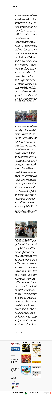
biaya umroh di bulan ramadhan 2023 (27, 19)
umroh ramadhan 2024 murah (18, 82)
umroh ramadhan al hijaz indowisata (29, 85)
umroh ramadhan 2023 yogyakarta (19, 190)
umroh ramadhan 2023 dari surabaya (28, 187)
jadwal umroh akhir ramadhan (23, 259)
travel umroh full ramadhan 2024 (19, 282)
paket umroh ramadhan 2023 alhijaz (32, 157)
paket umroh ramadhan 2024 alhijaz (20, 47)
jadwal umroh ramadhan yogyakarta (29, 264)
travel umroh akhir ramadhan (18, 53)
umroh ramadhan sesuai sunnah (21, 325)
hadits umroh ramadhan (31, 25)
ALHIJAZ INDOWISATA (36, 392)
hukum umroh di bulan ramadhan (22, 31)
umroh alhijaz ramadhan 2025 (29, 288)
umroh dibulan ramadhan (21, 63)
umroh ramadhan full (34, 201)
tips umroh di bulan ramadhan (32, 52)
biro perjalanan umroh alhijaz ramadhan (26, 134)
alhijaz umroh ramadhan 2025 (29, 243)
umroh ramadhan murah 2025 (24, 323)
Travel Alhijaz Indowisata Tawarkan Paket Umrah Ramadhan (25, 12)
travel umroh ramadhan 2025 (29, 283)
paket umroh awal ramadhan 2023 (19, 43)
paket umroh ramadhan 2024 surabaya (20, 160)
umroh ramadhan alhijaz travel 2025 (27, 318)
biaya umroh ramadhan (34, 131)
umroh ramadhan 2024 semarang (27, 82)
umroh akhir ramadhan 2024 (27, 58)
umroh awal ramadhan (30, 172)
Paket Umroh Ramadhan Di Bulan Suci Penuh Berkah (23, 239)
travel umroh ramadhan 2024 (21, 283)
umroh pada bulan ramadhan (22, 180)
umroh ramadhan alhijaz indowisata (24, 86)
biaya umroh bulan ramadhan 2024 (31, 129)
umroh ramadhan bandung (27, 201)
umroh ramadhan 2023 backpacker (24, 186)
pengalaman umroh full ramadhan (23, 50)
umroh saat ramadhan (17, 95)
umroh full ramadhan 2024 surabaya (28, 66)
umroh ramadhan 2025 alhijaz (31, 308)
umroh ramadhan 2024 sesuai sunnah (28, 195)
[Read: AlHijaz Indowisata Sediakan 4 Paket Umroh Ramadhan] (26, 116)
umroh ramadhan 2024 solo (23, 83)
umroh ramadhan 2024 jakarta (31, 193)
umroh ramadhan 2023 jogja (29, 75)
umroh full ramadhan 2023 (23, 64)
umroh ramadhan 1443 (22, 183)
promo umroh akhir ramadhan (18, 51)
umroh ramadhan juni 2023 (26, 91)
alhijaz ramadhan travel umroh (27, 14)
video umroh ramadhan (23, 96)
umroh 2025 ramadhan (27, 286)
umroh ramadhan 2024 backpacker (24, 80)
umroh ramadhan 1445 (19, 71)
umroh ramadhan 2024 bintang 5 (19, 81)
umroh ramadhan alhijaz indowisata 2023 (27, 199)
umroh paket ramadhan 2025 (26, 298)
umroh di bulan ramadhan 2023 (22, 175)
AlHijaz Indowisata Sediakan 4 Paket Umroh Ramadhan (24, 123)
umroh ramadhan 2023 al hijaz (25, 72)
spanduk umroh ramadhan (24, 52)
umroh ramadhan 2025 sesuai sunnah (28, 312)
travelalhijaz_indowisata (14, 372)
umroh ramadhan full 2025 (31, 320)
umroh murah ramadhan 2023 (29, 179)
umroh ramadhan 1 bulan (22, 70)
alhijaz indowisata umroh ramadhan (29, 240)
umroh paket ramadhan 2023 (23, 181)
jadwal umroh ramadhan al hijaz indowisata (29, 262)
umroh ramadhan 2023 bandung (33, 186)
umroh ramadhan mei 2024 (25, 204)
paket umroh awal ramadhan (32, 42)
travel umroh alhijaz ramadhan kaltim (32, 54)
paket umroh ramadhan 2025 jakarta (25, 274)
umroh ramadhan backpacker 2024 (19, 201)
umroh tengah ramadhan (24, 207)
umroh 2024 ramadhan (20, 286)
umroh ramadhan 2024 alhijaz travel (28, 192)
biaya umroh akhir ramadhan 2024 (23, 244)
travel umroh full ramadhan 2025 (27, 282)
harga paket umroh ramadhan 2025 (25, 253)
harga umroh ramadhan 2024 (25, 29)
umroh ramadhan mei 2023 (29, 92)
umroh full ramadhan (17, 64)
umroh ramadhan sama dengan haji (26, 324)
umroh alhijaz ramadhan (30, 171)
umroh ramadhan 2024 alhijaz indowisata (26, 79)
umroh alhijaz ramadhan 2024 (23, 172)
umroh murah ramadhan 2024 (23, 296)
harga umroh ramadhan (22, 255)
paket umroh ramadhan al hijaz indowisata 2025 (25, 276)
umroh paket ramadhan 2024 (22, 68)
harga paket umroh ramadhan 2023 (19, 137)
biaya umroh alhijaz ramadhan (18, 245)
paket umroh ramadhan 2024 (25, 272)
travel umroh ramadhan (19, 168)
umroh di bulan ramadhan (27, 62)
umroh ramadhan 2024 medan (24, 194)
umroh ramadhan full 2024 (20, 90)
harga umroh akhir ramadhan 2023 (22, 27)
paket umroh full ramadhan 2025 (23, 271)
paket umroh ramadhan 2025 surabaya (23, 275)
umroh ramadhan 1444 (24, 300)
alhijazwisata (15, 370)
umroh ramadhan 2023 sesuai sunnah (22, 77)
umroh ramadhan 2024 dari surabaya (28, 81)
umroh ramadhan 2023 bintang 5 (19, 187)
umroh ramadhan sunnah (21, 205)
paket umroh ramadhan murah (27, 162)
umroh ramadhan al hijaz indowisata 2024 (21, 198)
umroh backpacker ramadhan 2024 (19, 61)
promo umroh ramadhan (31, 164)
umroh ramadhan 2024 (27, 190)
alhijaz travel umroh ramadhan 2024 (27, 16)
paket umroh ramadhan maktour (27, 49)
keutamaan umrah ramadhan (29, 149)
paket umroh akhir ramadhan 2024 (24, 41)
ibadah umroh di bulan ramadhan (31, 31)
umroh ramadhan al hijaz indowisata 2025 (29, 315)
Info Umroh (16, 240)
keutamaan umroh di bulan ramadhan (19, 39)
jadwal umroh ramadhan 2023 (26, 34)
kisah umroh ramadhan (22, 267)
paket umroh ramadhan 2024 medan (32, 159)
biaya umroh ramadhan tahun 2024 (22, 23)
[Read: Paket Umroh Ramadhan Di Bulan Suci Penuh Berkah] (26, 229)
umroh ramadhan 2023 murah (25, 76)
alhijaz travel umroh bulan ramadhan (30, 15)
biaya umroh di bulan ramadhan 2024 (29, 130)
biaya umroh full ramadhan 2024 (26, 131)
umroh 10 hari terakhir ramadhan (22, 56)
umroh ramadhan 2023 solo (31, 77)
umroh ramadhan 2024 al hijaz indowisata (28, 78)
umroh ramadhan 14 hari (29, 70)
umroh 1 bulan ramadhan (19, 169)
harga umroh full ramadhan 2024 (26, 254)
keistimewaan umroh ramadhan (26, 37)
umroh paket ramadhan (30, 67)
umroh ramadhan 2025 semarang (19, 312)
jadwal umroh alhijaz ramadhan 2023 (23, 33)
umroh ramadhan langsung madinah (21, 92)
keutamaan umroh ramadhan (28, 39)
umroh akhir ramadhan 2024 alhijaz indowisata (21, 171)
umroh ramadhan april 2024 (31, 88)
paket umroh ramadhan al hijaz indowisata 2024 (30, 48)
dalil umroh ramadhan (34, 24)
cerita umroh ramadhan (27, 24)
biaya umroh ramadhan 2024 (24, 21)
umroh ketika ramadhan (22, 179)
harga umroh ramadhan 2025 (25, 256)
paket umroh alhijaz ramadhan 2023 (23, 153)
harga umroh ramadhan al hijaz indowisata (22, 30)
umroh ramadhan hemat (22, 321)
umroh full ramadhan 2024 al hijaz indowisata (25, 178)
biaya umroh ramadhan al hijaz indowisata (24, 22)
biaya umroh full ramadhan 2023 (24, 20)
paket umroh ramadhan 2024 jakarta (30, 47)
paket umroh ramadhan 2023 (31, 44)
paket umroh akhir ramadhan (29, 40)
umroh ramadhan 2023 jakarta (21, 75)
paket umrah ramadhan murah (22, 40)
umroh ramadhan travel (33, 94)
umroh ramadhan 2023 (17, 72)
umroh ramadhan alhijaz (30, 198)
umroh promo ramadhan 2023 (23, 69)
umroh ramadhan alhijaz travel (19, 318)
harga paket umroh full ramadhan (32, 136)
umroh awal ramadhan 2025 (28, 289)
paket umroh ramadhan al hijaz (29, 160)
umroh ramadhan (17, 70)
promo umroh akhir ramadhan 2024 (23, 164)
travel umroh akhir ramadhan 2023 (27, 53)
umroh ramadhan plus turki (18, 324)
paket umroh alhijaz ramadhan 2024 (23, 42)
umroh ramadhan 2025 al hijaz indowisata (21, 308)
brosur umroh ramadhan (21, 24)
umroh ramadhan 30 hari (21, 314)
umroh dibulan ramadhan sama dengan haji (30, 63)
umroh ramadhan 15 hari (32, 71)
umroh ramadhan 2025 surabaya (24, 313)
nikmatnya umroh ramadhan (29, 267)
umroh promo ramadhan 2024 (31, 69)
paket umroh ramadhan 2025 (28, 273)
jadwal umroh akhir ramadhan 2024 (32, 259)
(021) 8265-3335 (15, 367)
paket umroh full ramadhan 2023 (26, 155)
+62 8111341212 (17, 368)
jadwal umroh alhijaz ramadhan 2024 (28, 260)
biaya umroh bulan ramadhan (21, 18)
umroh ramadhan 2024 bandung (33, 80)
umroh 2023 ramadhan (29, 56)
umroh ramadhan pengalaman (33, 323)
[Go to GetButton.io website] (51, 394)
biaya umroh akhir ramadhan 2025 (32, 244)
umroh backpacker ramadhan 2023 (31, 60)
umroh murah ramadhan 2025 (31, 296)
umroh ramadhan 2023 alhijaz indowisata (31, 73)
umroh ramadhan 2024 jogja (24, 305)
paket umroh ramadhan (24, 44)
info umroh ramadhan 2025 (30, 258)
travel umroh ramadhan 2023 (26, 168)
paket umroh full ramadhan (18, 155)
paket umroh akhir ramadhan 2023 (25, 152)
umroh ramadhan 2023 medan (32, 188)
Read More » (16, 334)
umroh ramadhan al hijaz (27, 84)
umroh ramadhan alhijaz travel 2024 (22, 88)
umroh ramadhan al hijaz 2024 (20, 85)
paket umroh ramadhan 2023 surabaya (26, 46)
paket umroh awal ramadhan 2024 (28, 43)
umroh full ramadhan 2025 (24, 295)
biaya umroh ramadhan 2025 (21, 248)
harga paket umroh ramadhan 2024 (27, 26)
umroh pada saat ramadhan (22, 67)
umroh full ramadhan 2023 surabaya (22, 65)
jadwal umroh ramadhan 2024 (25, 35)
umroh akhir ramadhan (21, 57)
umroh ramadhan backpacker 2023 (25, 89)
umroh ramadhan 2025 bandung (26, 310)
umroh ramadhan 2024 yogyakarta (19, 84)
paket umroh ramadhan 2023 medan (29, 158)
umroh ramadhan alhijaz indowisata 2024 (24, 87)
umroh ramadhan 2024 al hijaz (18, 78)
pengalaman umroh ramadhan (32, 50)
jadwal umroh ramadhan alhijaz (20, 264)
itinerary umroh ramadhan (31, 143)
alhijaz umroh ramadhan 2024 (23, 128)
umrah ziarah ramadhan (21, 285)
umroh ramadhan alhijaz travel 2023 (28, 200)
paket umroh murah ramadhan (23, 156)
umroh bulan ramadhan (27, 61)
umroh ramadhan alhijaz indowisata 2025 (30, 317)
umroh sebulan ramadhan (24, 95)
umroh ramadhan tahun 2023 (18, 94)
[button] (28, 1)
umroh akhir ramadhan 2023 (27, 57)
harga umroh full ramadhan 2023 (26, 28)
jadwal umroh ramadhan (19, 34)
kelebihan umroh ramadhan (21, 38)
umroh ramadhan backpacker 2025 (23, 319)
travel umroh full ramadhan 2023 (25, 167)
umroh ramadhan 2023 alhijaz (21, 73)
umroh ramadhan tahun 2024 (26, 94)
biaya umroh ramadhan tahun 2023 (26, 133)
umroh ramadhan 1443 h (29, 183)
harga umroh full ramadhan (18, 28)
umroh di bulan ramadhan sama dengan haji (26, 292)
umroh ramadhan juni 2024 (23, 203)
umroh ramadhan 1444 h (19, 184)
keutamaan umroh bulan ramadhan (29, 38)
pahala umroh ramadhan (22, 268)
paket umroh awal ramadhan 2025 (20, 270)
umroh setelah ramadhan (31, 95)
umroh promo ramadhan (21, 299)
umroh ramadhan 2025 (27, 307)
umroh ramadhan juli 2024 (19, 91)
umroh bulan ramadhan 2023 (21, 174)
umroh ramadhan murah (32, 204)
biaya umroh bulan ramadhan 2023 (30, 18)
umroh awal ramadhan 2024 (22, 173)
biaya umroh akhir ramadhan (30, 128)
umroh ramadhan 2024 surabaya (31, 83)
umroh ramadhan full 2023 (18, 202)
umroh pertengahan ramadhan (31, 68)
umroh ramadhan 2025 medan (24, 311)
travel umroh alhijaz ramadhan (23, 54)
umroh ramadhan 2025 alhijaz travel (28, 309)
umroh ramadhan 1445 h (26, 71)
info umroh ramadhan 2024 (24, 143)
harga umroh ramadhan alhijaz (33, 257)
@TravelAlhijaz (15, 369)
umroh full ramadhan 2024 (30, 65)
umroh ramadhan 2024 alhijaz (31, 191)
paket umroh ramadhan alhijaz (19, 49)
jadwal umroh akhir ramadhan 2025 (19, 260)
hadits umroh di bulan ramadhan (23, 25)
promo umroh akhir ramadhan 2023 (27, 51)
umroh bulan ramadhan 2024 (20, 62)
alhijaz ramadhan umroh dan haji (21, 15)
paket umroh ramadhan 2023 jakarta (27, 45)
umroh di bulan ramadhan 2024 (30, 175)
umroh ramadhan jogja (29, 321)
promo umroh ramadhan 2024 (25, 165)
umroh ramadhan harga (27, 90)
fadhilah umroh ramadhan (25, 251)
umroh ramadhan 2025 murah (32, 311)
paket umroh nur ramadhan (30, 156)
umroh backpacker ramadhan (23, 60)
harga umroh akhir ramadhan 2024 (31, 27)
